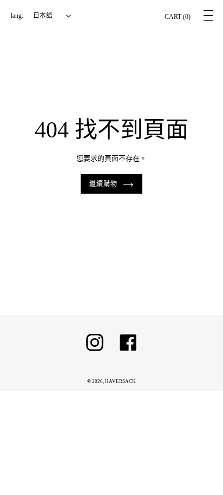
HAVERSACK (120, 381)
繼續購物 (103, 184)
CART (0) (178, 17)
